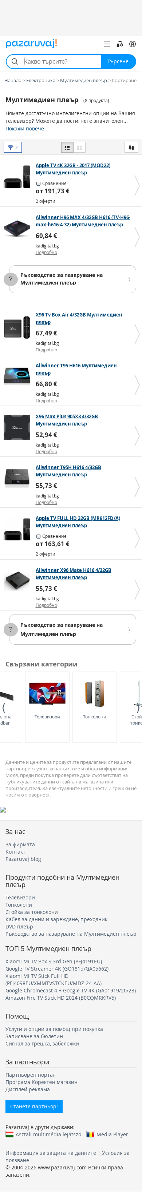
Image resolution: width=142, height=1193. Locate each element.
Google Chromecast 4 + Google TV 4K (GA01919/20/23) (70, 990)
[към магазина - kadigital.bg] (19, 228)
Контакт (15, 851)
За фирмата (20, 844)
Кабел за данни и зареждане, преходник (56, 919)
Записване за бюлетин (34, 1036)
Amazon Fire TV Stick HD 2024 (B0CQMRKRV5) (60, 997)
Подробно (46, 252)
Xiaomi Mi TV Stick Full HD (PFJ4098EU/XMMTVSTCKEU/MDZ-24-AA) (53, 979)
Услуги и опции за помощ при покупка (54, 1028)
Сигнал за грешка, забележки (42, 1043)
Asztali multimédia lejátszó (48, 1134)
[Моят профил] (132, 44)
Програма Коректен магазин (41, 1082)
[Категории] (107, 44)
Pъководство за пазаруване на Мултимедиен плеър (61, 278)
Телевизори (47, 717)
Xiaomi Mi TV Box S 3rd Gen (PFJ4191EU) (53, 961)
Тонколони (94, 717)
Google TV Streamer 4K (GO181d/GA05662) (57, 968)
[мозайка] (79, 147)
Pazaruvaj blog (23, 858)
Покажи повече (24, 128)
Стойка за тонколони (31, 911)
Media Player (112, 1134)
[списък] (67, 147)
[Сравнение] (119, 44)
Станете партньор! (34, 1106)
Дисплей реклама (27, 1089)
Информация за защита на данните (50, 1152)
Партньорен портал (30, 1074)
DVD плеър (19, 926)
